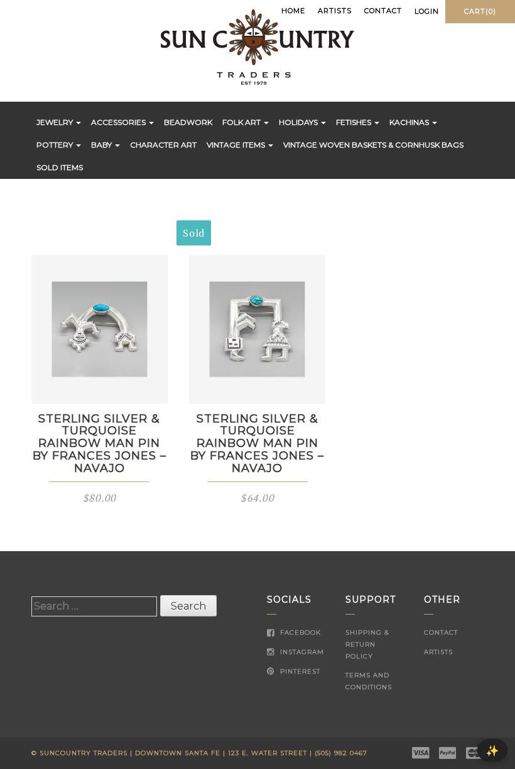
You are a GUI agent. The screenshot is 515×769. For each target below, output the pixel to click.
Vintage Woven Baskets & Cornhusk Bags (373, 144)
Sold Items (59, 167)
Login (427, 11)
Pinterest (299, 671)
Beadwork (188, 122)
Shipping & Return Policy (367, 644)
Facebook (299, 632)
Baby (102, 144)
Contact (383, 10)
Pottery (55, 144)
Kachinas (410, 122)
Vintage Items (237, 144)
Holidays (299, 122)
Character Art (163, 144)
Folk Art (242, 122)
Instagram (301, 652)
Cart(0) (480, 11)
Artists (335, 10)
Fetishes (354, 122)
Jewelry (55, 122)
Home (293, 10)
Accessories (119, 122)
